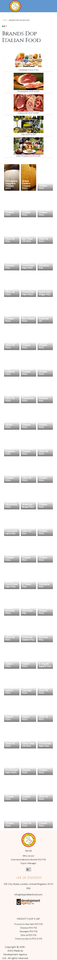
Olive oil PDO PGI (28, 935)
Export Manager (28, 863)
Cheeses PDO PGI (28, 927)
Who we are (28, 855)
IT (6, 26)
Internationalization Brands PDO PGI (28, 859)
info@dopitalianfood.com (28, 894)
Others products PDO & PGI (28, 938)
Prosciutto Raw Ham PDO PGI (28, 924)
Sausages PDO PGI (28, 931)
